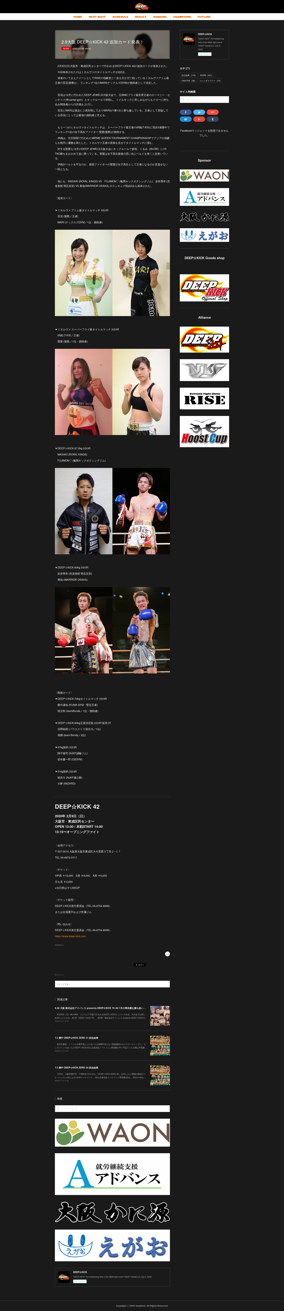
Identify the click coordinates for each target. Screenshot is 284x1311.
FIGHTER (188, 80)
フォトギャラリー (210, 80)
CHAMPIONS (182, 17)
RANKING (160, 17)
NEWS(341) (59, 945)
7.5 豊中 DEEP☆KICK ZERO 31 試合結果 (76, 1037)
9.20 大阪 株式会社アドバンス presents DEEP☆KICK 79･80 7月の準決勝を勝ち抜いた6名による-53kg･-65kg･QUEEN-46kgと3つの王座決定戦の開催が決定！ (138, 1008)
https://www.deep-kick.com (70, 936)
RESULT (141, 17)
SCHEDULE (120, 17)
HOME (77, 17)
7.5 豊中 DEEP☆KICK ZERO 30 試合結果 (76, 1067)
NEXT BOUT (97, 17)
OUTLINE (204, 17)
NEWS (66, 48)
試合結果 (189, 75)
